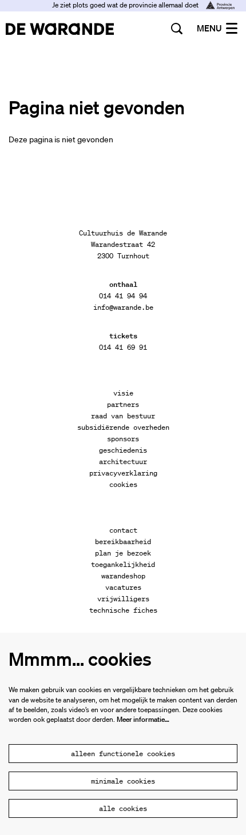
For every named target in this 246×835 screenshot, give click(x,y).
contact (123, 530)
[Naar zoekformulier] (176, 28)
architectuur (123, 461)
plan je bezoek (123, 553)
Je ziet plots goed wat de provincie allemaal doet (126, 5)
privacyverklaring (123, 473)
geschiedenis (123, 450)
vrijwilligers (123, 599)
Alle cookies (123, 808)
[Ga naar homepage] (60, 28)
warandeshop (123, 576)
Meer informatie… (143, 719)
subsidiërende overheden (123, 427)
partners (123, 404)
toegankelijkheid (123, 564)
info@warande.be (123, 307)
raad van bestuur (123, 416)
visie (123, 393)
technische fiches (123, 610)
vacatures (123, 587)
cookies (123, 484)
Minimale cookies (123, 781)
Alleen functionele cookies (123, 753)
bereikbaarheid (123, 541)
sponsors (123, 439)
